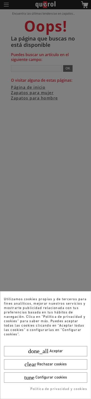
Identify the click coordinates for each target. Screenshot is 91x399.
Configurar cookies (45, 377)
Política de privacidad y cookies (58, 389)
